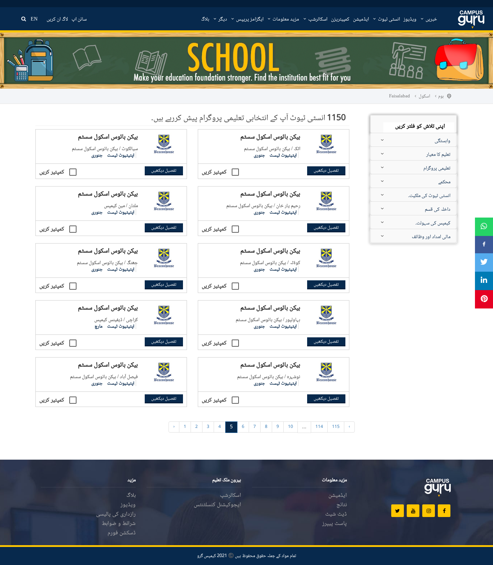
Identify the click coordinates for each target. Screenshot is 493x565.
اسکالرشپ (317, 19)
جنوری (259, 155)
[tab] (413, 122)
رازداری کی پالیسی (116, 514)
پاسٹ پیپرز (334, 524)
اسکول (424, 96)
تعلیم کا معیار (438, 154)
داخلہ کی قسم (437, 209)
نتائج (341, 505)
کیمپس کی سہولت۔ (432, 223)
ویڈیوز (409, 19)
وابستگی (442, 141)
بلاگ (205, 19)
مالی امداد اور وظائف (431, 237)
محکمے (444, 182)
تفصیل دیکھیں (326, 171)
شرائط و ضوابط (119, 524)
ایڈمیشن (361, 19)
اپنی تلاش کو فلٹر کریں (420, 126)
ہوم (441, 96)
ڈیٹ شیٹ (336, 514)
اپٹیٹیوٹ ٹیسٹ (283, 155)
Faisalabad (399, 96)
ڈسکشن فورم (122, 533)
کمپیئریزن (340, 19)
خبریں (430, 19)
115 (336, 427)
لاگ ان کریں (57, 19)
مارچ (98, 326)
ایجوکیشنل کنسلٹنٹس (217, 505)
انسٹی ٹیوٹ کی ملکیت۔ (429, 196)
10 (290, 427)
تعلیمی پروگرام (436, 168)
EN (34, 19)
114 (319, 427)
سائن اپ (79, 19)
